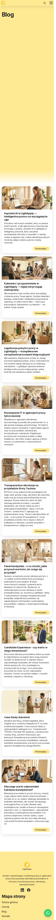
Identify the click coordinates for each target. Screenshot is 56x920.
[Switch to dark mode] (44, 3)
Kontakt (6, 916)
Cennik (5, 907)
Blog (4, 911)
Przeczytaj (40, 248)
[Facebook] (29, 890)
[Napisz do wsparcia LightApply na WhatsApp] (48, 913)
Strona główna (10, 902)
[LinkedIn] (23, 890)
